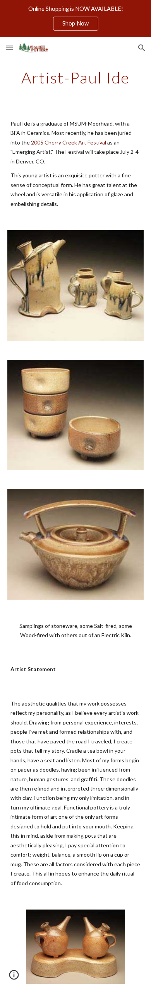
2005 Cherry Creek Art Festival (68, 142)
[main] (75, 77)
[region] (75, 18)
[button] (9, 47)
